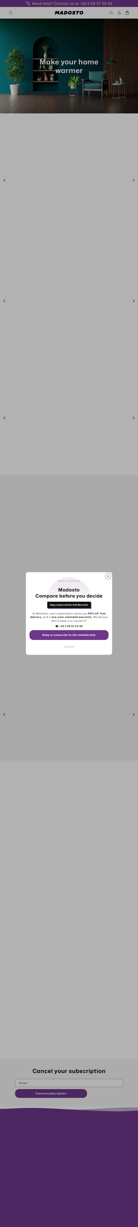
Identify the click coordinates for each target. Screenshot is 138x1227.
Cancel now (69, 646)
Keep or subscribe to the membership (69, 635)
